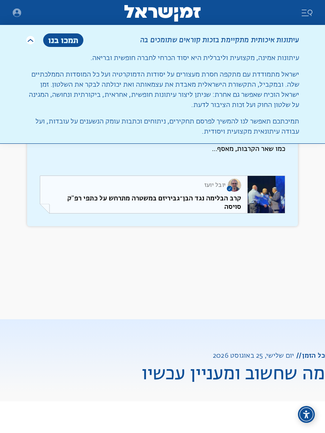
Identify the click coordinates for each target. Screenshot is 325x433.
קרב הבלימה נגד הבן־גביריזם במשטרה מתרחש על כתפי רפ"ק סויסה (154, 202)
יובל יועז (215, 185)
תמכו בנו (63, 40)
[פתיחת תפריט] (17, 12)
